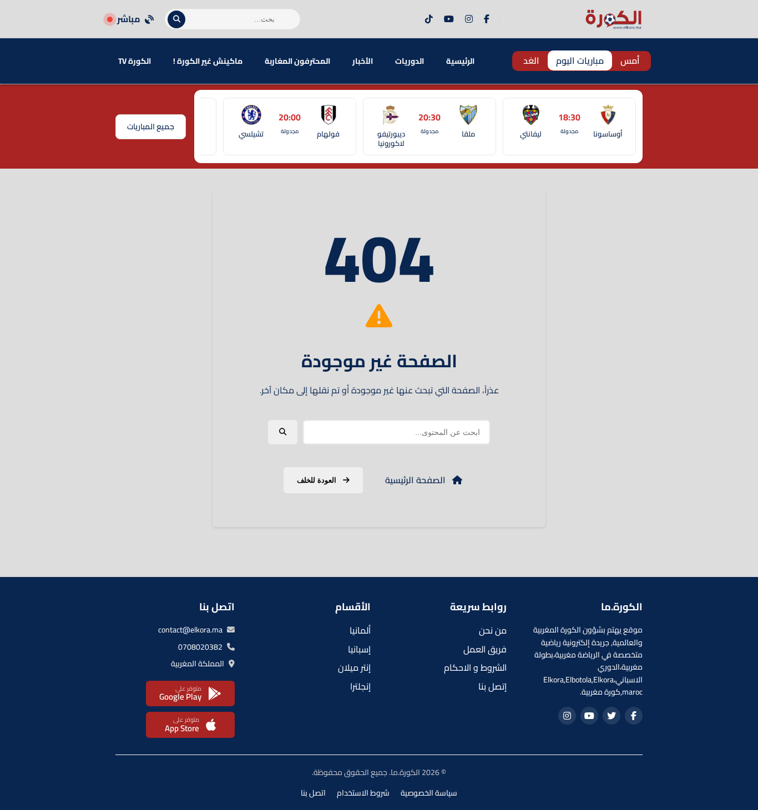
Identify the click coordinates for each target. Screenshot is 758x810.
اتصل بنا (313, 793)
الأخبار (362, 61)
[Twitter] (611, 716)
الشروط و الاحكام (475, 667)
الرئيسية (460, 61)
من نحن (493, 630)
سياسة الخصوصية (429, 793)
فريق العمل (485, 649)
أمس (630, 60)
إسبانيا (359, 649)
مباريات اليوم (580, 60)
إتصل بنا (492, 686)
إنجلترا (360, 686)
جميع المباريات (150, 126)
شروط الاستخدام (363, 793)
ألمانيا (360, 630)
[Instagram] (469, 19)
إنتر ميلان (354, 667)
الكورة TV (134, 61)
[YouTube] (449, 19)
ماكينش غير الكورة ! (207, 61)
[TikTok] (429, 19)
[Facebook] (486, 19)
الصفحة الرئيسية (416, 480)
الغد (531, 60)
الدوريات (409, 61)
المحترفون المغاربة (297, 61)
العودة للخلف (317, 480)
